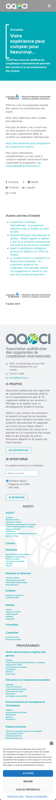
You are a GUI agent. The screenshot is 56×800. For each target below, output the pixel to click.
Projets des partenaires (15, 557)
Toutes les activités (13, 640)
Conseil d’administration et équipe (20, 527)
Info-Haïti (14, 487)
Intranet (9, 566)
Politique (9, 660)
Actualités (12, 624)
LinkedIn (30, 187)
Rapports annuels (13, 529)
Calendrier (12, 632)
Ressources (10, 674)
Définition (10, 685)
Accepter (28, 773)
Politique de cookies (15, 796)
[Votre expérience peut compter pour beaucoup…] (28, 295)
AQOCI (10, 512)
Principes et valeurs (14, 522)
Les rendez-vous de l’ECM (16, 696)
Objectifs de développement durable (21, 524)
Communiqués (12, 614)
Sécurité (9, 563)
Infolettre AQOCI (18, 481)
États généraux (12, 585)
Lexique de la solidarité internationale (21, 534)
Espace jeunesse (16, 726)
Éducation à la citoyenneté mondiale (28, 679)
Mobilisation (11, 715)
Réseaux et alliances (18, 573)
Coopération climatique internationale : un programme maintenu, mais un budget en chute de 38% (29, 226)
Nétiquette (10, 619)
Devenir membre (13, 559)
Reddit (34, 182)
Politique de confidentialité (36, 796)
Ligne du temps (12, 536)
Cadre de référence (14, 687)
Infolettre (9, 616)
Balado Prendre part (14, 738)
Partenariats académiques (16, 582)
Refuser (28, 781)
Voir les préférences (28, 789)
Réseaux (9, 672)
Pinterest (13, 187)
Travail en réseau (13, 578)
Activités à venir (12, 637)
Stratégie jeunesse (13, 736)
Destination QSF (12, 597)
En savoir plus (18, 450)
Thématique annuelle (14, 691)
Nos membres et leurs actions (18, 554)
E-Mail (12, 193)
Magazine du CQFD (19, 484)
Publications (11, 531)
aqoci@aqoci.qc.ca (18, 377)
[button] (51, 743)
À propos (9, 517)
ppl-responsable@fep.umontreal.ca (24, 164)
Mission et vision (12, 520)
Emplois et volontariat (15, 595)
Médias (10, 604)
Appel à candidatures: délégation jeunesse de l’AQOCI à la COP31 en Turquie (29, 251)
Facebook (13, 182)
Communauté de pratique (16, 667)
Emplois (11, 590)
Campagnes (11, 669)
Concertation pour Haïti (15, 580)
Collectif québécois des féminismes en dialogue (25, 662)
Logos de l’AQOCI (13, 612)
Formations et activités (15, 561)
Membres (11, 549)
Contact (10, 543)
